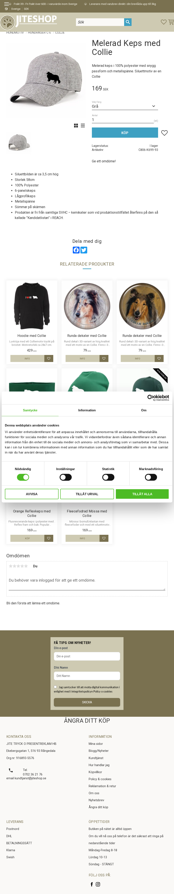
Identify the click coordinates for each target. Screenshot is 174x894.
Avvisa (32, 494)
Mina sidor (96, 744)
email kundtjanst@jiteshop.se (26, 778)
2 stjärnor (14, 566)
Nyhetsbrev (96, 800)
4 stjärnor (22, 566)
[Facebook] (92, 884)
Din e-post (61, 648)
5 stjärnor (26, 566)
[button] (8, 5)
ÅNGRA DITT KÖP (87, 720)
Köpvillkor (95, 772)
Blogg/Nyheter (99, 751)
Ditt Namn (61, 667)
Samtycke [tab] (30, 410)
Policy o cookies (102, 691)
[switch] (66, 477)
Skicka (87, 702)
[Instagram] (98, 884)
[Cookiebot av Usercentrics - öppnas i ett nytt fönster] (150, 398)
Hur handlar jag (99, 765)
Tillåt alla (142, 494)
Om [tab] (143, 410)
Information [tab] (87, 410)
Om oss (94, 793)
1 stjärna (11, 566)
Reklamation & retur (102, 786)
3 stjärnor (18, 566)
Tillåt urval (87, 494)
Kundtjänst (96, 758)
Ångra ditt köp (98, 807)
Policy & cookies (100, 779)
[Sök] (128, 22)
